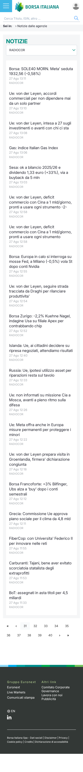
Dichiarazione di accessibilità (51, 741)
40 (50, 635)
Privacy (63, 737)
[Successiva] (59, 635)
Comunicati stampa (20, 697)
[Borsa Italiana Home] (37, 6)
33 (46, 626)
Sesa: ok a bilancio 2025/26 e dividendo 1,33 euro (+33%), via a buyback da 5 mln (38, 172)
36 (8, 635)
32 (35, 626)
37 (19, 635)
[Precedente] (16, 626)
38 (29, 635)
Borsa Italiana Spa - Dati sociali (25, 737)
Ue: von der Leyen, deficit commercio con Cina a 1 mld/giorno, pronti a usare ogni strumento (40, 232)
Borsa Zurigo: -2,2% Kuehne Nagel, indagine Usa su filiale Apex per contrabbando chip (40, 321)
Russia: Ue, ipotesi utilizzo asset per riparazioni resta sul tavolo (40, 373)
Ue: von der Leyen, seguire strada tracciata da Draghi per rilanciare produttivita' (38, 291)
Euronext (13, 687)
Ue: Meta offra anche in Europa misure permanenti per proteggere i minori (40, 429)
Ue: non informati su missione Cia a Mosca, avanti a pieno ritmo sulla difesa (40, 400)
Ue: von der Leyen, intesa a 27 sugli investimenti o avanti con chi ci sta (40, 126)
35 (67, 626)
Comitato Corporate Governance (56, 689)
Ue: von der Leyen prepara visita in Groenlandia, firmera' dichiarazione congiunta (39, 459)
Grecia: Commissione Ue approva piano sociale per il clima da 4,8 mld (40, 516)
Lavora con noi (52, 695)
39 (40, 635)
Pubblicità (49, 699)
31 (25, 626)
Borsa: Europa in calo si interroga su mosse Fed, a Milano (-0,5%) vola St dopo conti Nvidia (40, 261)
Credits (29, 741)
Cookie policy (15, 741)
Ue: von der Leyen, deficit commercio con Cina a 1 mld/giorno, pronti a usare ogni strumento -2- (40, 202)
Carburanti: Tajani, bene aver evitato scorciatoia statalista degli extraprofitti (40, 568)
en (13, 711)
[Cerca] (76, 19)
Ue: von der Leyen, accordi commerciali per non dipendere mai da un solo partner (40, 98)
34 (56, 626)
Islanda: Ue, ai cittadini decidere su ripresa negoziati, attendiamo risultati (41, 348)
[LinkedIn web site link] (9, 718)
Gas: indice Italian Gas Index (33, 148)
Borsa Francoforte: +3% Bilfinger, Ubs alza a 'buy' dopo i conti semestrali (38, 489)
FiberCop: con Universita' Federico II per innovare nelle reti (41, 541)
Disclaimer (51, 737)
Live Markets (16, 692)
